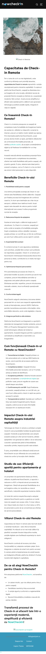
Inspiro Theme (19, 646)
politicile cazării (15, 144)
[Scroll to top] (1, 652)
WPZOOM (29, 646)
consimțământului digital (27, 378)
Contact (29, 641)
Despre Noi (18, 641)
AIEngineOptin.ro (34, 636)
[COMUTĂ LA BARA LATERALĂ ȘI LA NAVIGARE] (42, 4)
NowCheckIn (27, 574)
